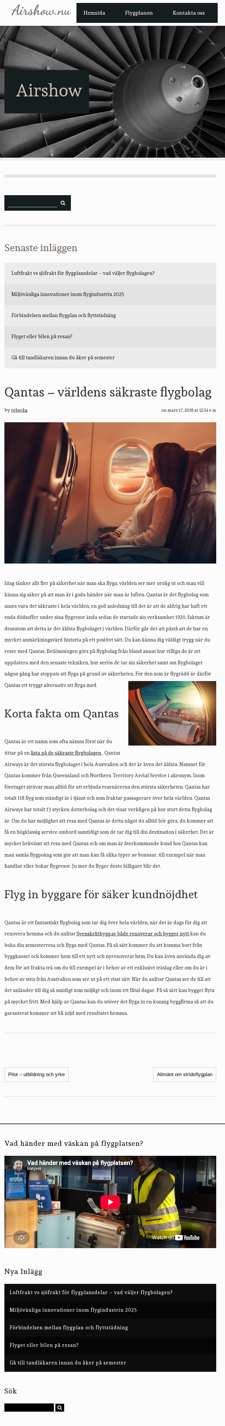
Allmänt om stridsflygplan (184, 1074)
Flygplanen (139, 13)
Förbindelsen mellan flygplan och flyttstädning (63, 315)
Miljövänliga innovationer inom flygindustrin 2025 (67, 294)
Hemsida (94, 13)
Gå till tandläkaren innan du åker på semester (63, 357)
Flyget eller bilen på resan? (41, 336)
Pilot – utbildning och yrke (36, 1074)
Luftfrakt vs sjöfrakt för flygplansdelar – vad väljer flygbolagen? (82, 273)
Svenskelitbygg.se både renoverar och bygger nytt (133, 934)
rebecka (19, 410)
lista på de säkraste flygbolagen (66, 753)
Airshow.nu (41, 10)
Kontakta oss (189, 13)
